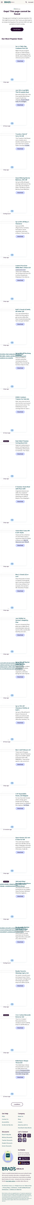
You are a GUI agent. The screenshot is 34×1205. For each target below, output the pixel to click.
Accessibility (5, 1122)
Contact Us (5, 1119)
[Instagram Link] (29, 1135)
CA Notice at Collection (15, 1189)
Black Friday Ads (6, 1134)
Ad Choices (14, 1188)
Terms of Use (28, 1186)
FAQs (3, 1116)
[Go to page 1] (8, 211)
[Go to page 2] (9, 211)
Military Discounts (7, 1137)
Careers (20, 1122)
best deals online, (10, 1181)
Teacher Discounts (7, 1140)
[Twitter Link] (24, 1135)
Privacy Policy (6, 1188)
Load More (17, 1104)
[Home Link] (9, 2)
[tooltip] (12, 79)
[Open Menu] (2, 2)
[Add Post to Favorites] (12, 211)
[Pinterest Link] (19, 1140)
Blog (19, 1119)
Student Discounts (7, 1143)
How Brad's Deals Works (25, 1128)
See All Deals (17, 29)
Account (30, 2)
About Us (20, 1116)
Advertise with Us (23, 1125)
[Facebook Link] (19, 1135)
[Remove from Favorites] (12, 79)
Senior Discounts (6, 1146)
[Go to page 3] (9, 387)
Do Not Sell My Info (7, 1125)
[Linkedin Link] (24, 1140)
